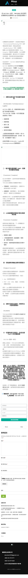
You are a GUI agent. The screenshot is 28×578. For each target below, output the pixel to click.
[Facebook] (11, 573)
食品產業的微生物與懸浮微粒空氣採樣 (9, 518)
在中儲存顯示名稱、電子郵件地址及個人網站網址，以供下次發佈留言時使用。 (13, 479)
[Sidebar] (2, 576)
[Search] (26, 2)
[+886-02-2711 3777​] (3, 558)
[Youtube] (17, 573)
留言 (2, 440)
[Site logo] (14, 2)
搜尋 (2, 490)
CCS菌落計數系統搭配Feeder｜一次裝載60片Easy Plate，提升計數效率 (13, 509)
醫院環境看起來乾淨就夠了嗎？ (8, 506)
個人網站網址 (4, 470)
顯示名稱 (3, 457)
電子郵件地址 (4, 464)
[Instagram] (14, 573)
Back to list (14, 427)
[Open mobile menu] (1, 2)
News (14, 10)
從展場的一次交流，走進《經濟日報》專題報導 (11, 512)
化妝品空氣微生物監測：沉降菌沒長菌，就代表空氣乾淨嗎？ (13, 515)
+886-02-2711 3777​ (9, 558)
